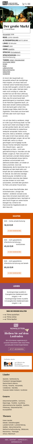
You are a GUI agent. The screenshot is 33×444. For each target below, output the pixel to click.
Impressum (22, 440)
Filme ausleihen (13, 314)
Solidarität (6, 74)
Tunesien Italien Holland (11, 390)
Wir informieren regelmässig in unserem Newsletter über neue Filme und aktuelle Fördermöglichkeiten (16, 342)
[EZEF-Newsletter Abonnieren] (16, 328)
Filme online (11, 317)
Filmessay (6, 407)
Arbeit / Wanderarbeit (17, 60)
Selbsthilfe (6, 72)
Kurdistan (24, 390)
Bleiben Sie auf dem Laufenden (16, 335)
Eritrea (5, 386)
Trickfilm (14, 403)
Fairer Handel (7, 420)
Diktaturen (24, 429)
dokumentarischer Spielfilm (12, 405)
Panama (11, 386)
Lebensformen (8, 68)
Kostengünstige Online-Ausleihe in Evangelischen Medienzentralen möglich (16, 301)
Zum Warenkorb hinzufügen (13, 231)
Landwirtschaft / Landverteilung (14, 425)
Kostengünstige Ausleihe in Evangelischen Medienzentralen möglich (16, 294)
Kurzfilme (21, 403)
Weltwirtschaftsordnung (11, 429)
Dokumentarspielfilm (10, 401)
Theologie (15, 432)
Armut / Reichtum (9, 434)
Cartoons (21, 401)
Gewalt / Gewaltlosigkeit (11, 423)
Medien (5, 427)
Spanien (5, 379)
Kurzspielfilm (7, 410)
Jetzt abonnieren (16, 349)
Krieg (4, 66)
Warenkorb (23, 4)
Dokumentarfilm (16, 407)
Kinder (5, 64)
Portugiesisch (15, 52)
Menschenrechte (9, 70)
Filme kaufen (12, 319)
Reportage (6, 403)
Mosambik (6, 34)
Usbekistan (7, 388)
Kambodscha (14, 379)
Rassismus (7, 432)
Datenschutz (16, 442)
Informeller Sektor (9, 62)
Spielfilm (11, 49)
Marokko (15, 388)
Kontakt (13, 440)
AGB (6, 440)
